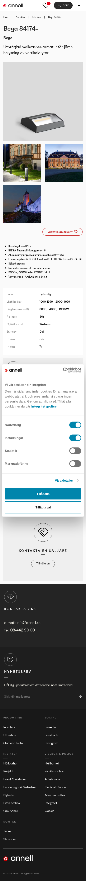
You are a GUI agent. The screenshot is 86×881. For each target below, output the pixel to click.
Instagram (51, 743)
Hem (5, 17)
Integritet (51, 803)
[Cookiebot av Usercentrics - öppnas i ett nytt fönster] (63, 370)
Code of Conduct (56, 787)
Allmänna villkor (55, 795)
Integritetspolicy (44, 406)
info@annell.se (28, 622)
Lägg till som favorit (60, 232)
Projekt (8, 771)
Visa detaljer (64, 480)
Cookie (49, 811)
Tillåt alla (43, 493)
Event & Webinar (14, 779)
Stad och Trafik (13, 743)
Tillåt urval (43, 507)
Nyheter (8, 795)
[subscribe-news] (79, 696)
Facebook (51, 735)
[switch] (75, 437)
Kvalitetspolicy (54, 771)
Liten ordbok (11, 803)
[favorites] (46, 5)
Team (7, 831)
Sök (66, 5)
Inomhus (9, 727)
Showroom (10, 839)
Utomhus (36, 17)
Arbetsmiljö (52, 779)
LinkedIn (50, 727)
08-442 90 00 (22, 630)
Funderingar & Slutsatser (19, 787)
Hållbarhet (10, 763)
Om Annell (10, 811)
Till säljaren (43, 563)
